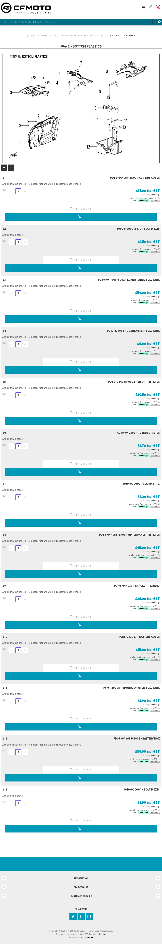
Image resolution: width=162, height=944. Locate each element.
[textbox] (78, 22)
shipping (155, 194)
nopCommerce (86, 937)
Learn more (155, 200)
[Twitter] (73, 916)
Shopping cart (157, 6)
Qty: (4, 189)
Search (159, 22)
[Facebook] (81, 916)
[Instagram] (89, 916)
